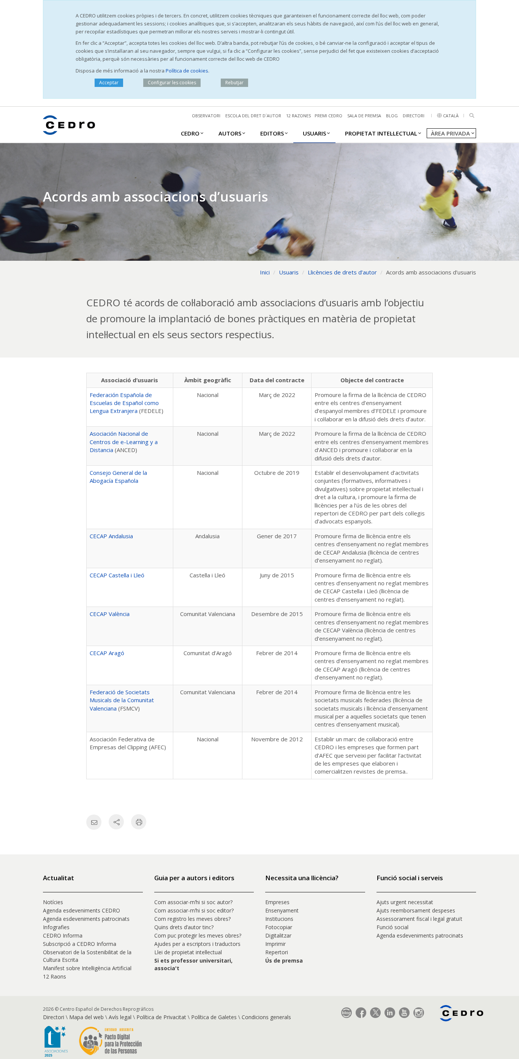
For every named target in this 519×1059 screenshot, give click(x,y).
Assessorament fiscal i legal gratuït (420, 918)
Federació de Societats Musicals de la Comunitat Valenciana (122, 700)
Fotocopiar (278, 927)
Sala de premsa (364, 115)
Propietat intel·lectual (381, 133)
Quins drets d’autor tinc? (184, 927)
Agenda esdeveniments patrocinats (86, 918)
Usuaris (314, 133)
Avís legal (120, 1017)
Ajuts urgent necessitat (405, 902)
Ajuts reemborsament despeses (416, 910)
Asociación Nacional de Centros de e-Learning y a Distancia (124, 442)
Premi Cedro (328, 115)
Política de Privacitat (161, 1017)
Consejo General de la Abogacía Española (118, 476)
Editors (272, 133)
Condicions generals (266, 1017)
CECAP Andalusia (111, 536)
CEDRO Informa (62, 935)
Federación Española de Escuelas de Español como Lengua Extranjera (124, 403)
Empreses (277, 902)
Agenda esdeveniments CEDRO (81, 910)
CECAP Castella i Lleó (117, 575)
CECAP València (110, 614)
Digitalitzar (278, 935)
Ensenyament (282, 910)
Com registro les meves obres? (192, 918)
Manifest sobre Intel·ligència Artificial (87, 968)
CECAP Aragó (107, 653)
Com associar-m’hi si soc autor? (193, 902)
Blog (392, 115)
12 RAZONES (298, 115)
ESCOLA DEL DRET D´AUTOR (253, 115)
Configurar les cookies (172, 82)
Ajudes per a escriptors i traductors (197, 943)
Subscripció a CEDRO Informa (79, 943)
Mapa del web (86, 1017)
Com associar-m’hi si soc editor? (194, 910)
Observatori (206, 115)
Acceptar (109, 82)
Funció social (392, 927)
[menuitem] (190, 132)
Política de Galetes (214, 1017)
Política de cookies (187, 70)
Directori (413, 115)
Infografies (56, 927)
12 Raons (54, 976)
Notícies (53, 902)
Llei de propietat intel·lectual (188, 952)
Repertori (276, 952)
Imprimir (275, 943)
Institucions (279, 918)
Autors (229, 133)
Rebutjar (234, 82)
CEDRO (190, 133)
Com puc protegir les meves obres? (197, 935)
